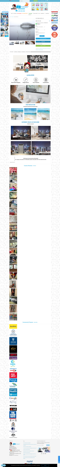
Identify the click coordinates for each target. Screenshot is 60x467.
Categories (15, 13)
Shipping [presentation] (19, 51)
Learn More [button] (38, 465)
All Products (44, 48)
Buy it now (43, 41)
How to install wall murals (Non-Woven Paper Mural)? (29, 456)
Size (36, 25)
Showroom (47, 13)
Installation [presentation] (23, 51)
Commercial (43, 13)
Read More (34, 165)
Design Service (35, 13)
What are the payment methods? (27, 446)
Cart (46, 0)
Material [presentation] (15, 51)
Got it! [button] (45, 465)
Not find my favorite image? (26, 449)
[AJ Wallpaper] (20, 7)
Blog (39, 13)
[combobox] (24, 1)
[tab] (11, 51)
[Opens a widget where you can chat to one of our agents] (3, 465)
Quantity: (37, 34)
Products (12, 16)
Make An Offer (43, 45)
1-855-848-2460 (21, 11)
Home (12, 13)
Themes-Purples (41, 49)
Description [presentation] (11, 51)
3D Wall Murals (41, 48)
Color (36, 28)
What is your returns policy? (26, 452)
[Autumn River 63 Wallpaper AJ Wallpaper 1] (11, 43)
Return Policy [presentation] (28, 51)
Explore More (35, 322)
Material (37, 31)
